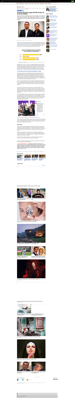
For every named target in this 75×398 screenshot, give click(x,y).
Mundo (38, 3)
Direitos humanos (21, 3)
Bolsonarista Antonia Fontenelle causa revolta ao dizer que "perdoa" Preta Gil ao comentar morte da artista (54, 31)
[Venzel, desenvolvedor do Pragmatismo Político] (55, 379)
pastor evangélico (34, 151)
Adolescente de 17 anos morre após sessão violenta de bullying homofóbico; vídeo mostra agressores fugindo (54, 10)
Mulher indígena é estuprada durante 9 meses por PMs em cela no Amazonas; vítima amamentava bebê (53, 24)
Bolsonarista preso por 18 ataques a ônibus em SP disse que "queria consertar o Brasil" (20, 159)
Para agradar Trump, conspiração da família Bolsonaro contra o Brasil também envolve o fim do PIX (27, 159)
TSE (43, 151)
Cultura (35, 3)
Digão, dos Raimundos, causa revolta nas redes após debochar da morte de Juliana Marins (35, 159)
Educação (26, 3)
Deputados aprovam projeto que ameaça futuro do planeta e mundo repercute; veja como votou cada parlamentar (54, 39)
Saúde (29, 3)
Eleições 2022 (26, 151)
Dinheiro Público (20, 151)
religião (38, 151)
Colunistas (46, 3)
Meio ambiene (42, 3)
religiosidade (41, 151)
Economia (32, 3)
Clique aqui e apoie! (23, 148)
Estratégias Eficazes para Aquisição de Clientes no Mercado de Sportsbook (53, 20)
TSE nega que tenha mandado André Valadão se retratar (29, 71)
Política (18, 3)
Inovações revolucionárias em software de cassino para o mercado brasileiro (53, 35)
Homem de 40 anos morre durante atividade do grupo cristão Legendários (42, 159)
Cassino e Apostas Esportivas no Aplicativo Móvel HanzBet (53, 46)
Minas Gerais (20, 43)
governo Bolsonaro (28, 44)
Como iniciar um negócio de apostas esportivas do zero (53, 27)
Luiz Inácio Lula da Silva (38, 67)
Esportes (49, 3)
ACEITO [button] (73, 1)
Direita (23, 151)
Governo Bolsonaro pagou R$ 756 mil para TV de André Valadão (30, 13)
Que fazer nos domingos (53, 49)
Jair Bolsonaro (24, 64)
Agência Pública (29, 40)
